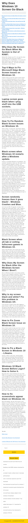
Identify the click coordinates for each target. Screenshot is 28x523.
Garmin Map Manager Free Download (11, 437)
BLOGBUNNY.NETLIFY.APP (18, 520)
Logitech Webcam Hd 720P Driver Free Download (13, 441)
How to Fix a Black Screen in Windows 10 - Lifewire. (12, 40)
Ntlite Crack (4, 434)
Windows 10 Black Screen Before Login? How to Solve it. (13, 41)
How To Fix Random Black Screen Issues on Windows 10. (14, 24)
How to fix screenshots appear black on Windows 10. (13, 43)
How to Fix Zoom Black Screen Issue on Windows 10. (13, 39)
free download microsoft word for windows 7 (13, 484)
